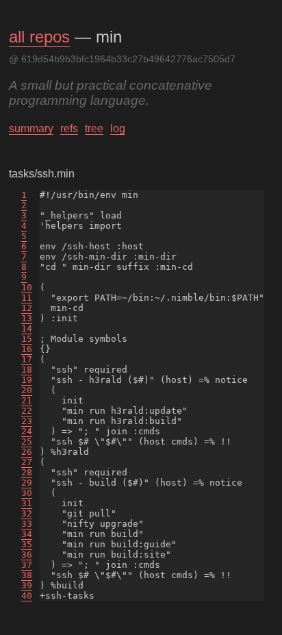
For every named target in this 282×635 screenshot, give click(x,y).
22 (26, 411)
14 (26, 328)
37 (26, 565)
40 (26, 595)
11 (26, 297)
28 (26, 472)
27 (26, 462)
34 (26, 534)
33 (26, 524)
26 (26, 452)
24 (26, 431)
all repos (39, 36)
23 (26, 421)
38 (26, 575)
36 (26, 554)
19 (26, 380)
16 (26, 349)
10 (26, 287)
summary (31, 128)
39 (26, 585)
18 (26, 369)
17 (26, 359)
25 (26, 441)
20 (26, 390)
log (117, 128)
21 (26, 400)
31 (26, 503)
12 (26, 308)
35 (26, 544)
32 (26, 513)
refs (69, 128)
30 (26, 493)
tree (94, 128)
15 (26, 339)
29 (26, 482)
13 (26, 318)
